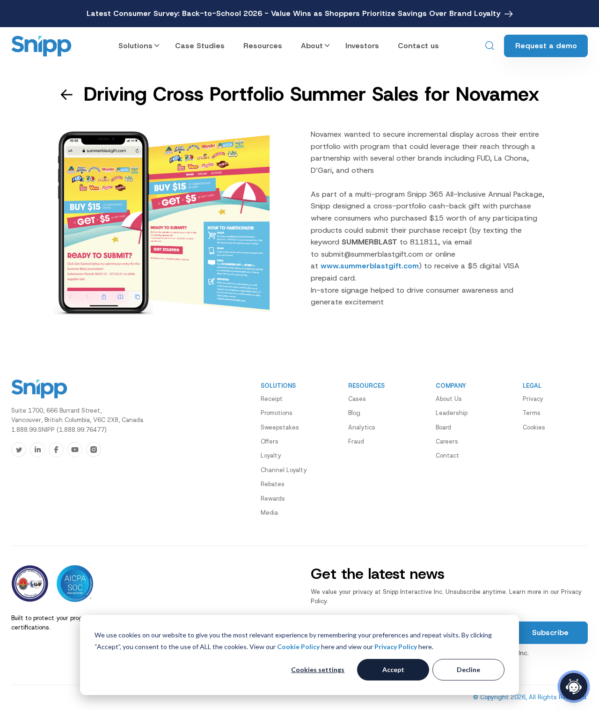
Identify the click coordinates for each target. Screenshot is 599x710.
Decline (468, 669)
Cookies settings (317, 669)
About (312, 46)
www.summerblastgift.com (370, 266)
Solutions (135, 46)
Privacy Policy (395, 647)
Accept (393, 669)
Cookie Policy (298, 647)
